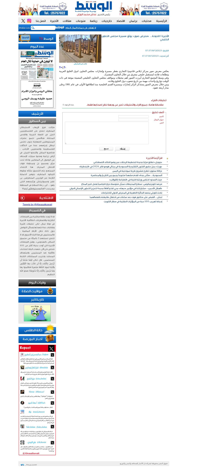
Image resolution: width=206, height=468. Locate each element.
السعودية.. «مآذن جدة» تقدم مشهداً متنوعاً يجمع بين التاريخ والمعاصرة (126, 175)
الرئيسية (161, 21)
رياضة (93, 21)
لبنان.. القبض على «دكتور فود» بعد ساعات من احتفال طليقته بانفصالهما (126, 197)
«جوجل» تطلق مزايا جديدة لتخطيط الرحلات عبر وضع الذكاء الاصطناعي (127, 162)
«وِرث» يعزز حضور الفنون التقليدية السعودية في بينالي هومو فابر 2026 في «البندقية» (120, 166)
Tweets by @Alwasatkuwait (37, 204)
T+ (60, 67)
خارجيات (107, 21)
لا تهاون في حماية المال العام (84, 27)
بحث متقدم (24, 28)
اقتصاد (120, 21)
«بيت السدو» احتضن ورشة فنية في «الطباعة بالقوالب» (135, 179)
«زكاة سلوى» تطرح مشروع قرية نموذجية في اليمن (137, 171)
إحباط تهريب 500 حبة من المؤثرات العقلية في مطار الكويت (133, 201)
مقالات (67, 21)
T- (65, 67)
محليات (146, 21)
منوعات (81, 21)
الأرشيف (37, 114)
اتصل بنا (41, 21)
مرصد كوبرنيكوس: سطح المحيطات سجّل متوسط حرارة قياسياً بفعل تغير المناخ (121, 184)
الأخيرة (54, 21)
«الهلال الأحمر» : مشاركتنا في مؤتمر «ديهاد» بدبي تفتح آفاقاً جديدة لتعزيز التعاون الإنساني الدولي (116, 188)
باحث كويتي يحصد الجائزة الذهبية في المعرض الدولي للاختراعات (131, 193)
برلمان (133, 21)
